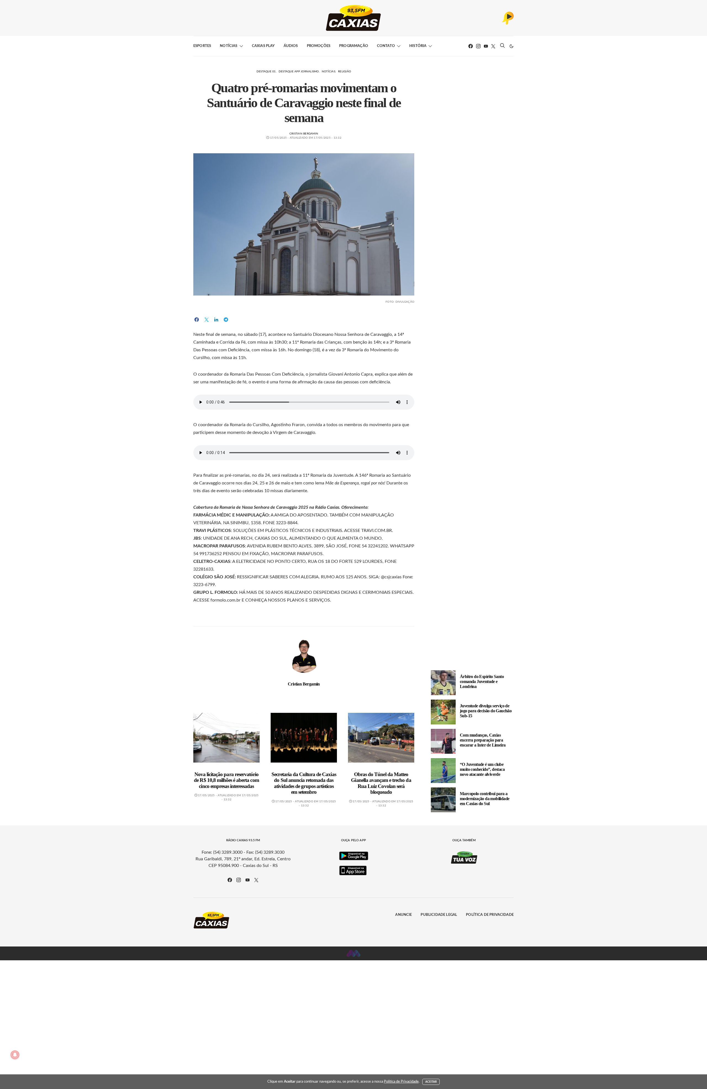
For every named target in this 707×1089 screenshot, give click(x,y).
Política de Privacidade (490, 915)
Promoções (318, 46)
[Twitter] (493, 46)
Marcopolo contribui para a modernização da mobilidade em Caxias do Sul (484, 798)
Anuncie (403, 915)
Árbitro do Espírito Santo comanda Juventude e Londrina (482, 681)
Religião (344, 71)
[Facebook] (470, 46)
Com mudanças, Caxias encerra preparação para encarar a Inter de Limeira (482, 740)
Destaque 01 (266, 71)
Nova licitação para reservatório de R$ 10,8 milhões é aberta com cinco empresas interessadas (226, 780)
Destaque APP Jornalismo (299, 71)
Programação (353, 46)
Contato (386, 46)
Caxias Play (263, 46)
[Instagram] (478, 46)
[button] (511, 46)
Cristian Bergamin (303, 133)
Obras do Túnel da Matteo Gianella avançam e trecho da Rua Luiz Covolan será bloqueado (381, 783)
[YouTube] (486, 46)
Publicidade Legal (439, 915)
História (417, 46)
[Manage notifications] (14, 1054)
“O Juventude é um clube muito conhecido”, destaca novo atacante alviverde (482, 769)
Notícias (228, 46)
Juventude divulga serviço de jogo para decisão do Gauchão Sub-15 (485, 710)
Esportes (202, 46)
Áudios (291, 46)
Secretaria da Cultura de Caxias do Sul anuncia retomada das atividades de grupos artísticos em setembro (303, 783)
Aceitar (431, 1081)
